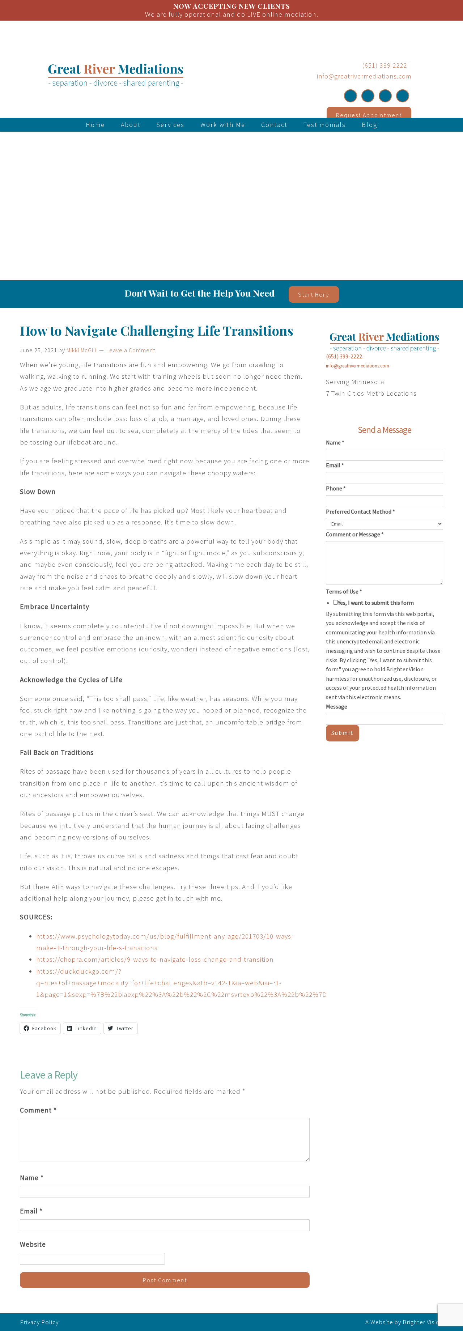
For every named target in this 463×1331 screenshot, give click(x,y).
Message (336, 706)
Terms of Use (344, 591)
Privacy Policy (39, 1322)
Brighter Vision (423, 1322)
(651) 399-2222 (384, 65)
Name (32, 1177)
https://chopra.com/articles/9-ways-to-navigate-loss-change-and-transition (155, 959)
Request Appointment (369, 115)
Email (31, 1211)
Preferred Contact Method (360, 511)
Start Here (314, 294)
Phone (336, 488)
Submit (342, 732)
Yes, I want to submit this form (376, 602)
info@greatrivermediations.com (364, 76)
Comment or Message (355, 534)
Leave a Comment (130, 350)
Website (33, 1244)
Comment (38, 1110)
